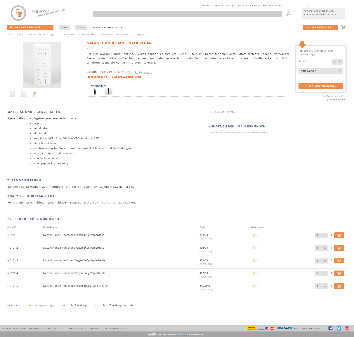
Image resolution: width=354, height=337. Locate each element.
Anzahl (302, 61)
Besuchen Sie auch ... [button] (309, 328)
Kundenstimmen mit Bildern (319, 14)
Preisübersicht (143, 72)
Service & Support (106, 27)
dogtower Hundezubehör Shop (42, 328)
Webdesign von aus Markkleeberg (183, 334)
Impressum (76, 328)
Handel (95, 328)
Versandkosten (337, 99)
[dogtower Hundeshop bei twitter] (339, 328)
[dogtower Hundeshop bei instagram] (347, 328)
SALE (81, 27)
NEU (64, 27)
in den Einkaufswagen (320, 85)
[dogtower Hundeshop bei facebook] (330, 328)
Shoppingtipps (115, 328)
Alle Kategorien (28, 27)
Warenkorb (321, 27)
